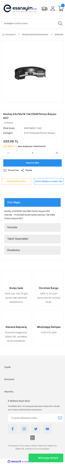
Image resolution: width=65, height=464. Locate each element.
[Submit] (60, 418)
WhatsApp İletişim (48, 458)
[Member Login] (53, 8)
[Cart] (61, 8)
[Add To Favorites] (16, 181)
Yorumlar (12, 227)
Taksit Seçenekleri (17, 238)
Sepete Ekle (32, 163)
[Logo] (20, 8)
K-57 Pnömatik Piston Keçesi (39, 133)
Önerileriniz (13, 250)
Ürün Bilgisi (13, 202)
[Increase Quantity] (57, 152)
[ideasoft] (14, 461)
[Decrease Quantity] (8, 152)
